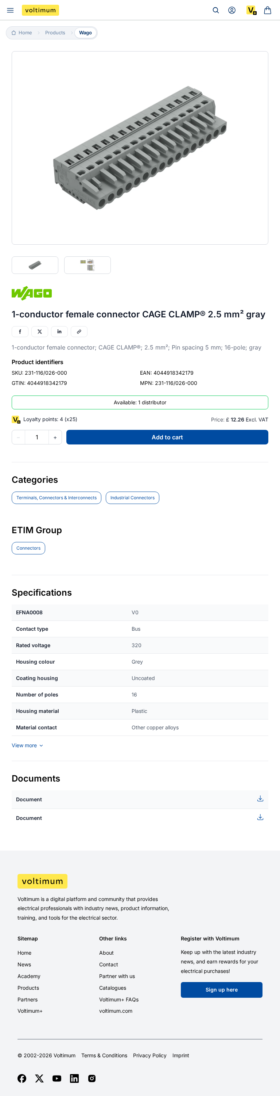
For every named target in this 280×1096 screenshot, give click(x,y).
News (24, 964)
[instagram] (92, 1078)
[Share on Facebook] (20, 331)
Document (29, 799)
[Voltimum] (40, 10)
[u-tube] (56, 1078)
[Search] (215, 10)
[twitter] (39, 1078)
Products (28, 988)
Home (24, 953)
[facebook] (22, 1078)
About (106, 953)
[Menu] (10, 10)
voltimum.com (115, 1011)
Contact (108, 964)
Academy (29, 976)
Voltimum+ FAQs (119, 999)
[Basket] (267, 10)
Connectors (28, 548)
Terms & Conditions (104, 1055)
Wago (85, 32)
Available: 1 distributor (140, 402)
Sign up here (222, 989)
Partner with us (117, 976)
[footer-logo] (140, 881)
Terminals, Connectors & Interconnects (56, 497)
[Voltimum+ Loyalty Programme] (251, 10)
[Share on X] (39, 331)
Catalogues (112, 988)
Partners (28, 999)
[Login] (231, 10)
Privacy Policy (150, 1055)
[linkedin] (74, 1078)
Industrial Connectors (132, 497)
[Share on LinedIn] (59, 331)
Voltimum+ (30, 1011)
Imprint (180, 1055)
